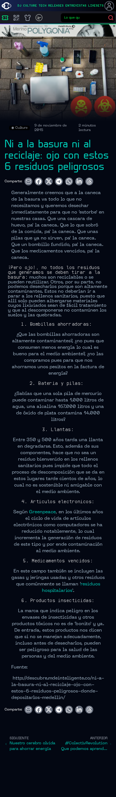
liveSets (96, 5)
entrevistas (75, 5)
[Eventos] (5, 17)
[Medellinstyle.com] (6, 6)
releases (56, 5)
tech (42, 5)
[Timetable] (39, 17)
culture (30, 5)
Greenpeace (42, 512)
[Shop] (27, 17)
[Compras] (16, 17)
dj (19, 5)
